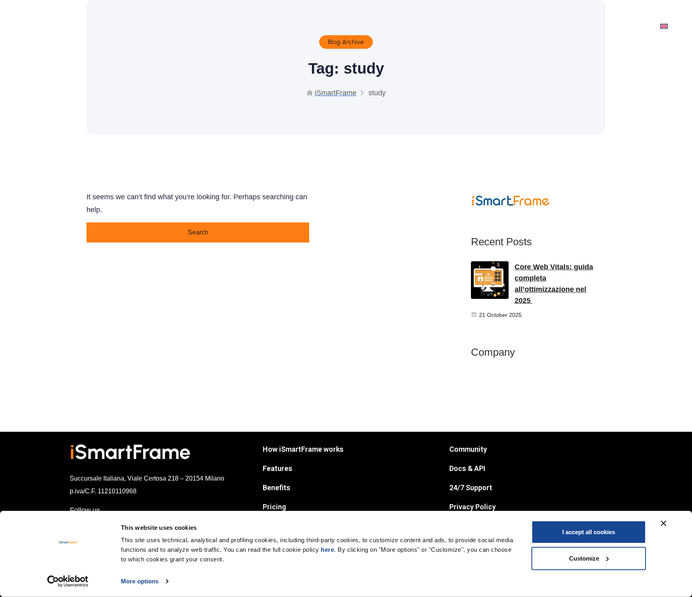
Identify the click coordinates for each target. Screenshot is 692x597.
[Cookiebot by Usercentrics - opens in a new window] (68, 581)
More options (140, 581)
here (327, 549)
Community (468, 449)
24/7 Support (470, 487)
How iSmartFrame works (303, 449)
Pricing (274, 507)
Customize (584, 558)
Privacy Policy (472, 507)
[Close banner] (663, 523)
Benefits (276, 487)
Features (277, 468)
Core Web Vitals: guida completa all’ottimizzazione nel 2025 (554, 284)
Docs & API (467, 468)
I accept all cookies (588, 532)
